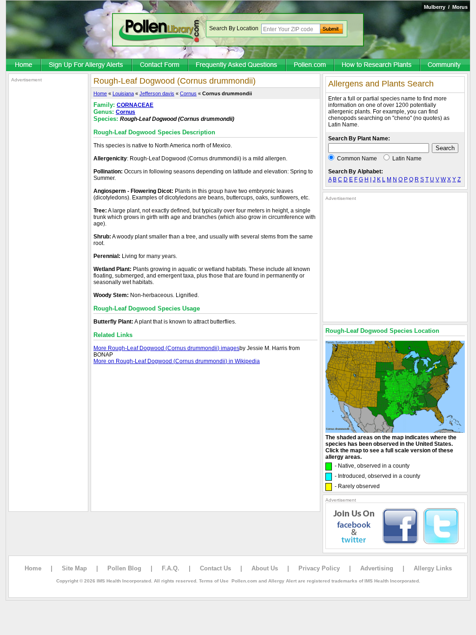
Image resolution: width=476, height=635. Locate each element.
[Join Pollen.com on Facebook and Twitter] (395, 547)
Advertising (376, 568)
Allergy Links (433, 568)
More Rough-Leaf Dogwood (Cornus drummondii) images (166, 348)
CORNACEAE (135, 105)
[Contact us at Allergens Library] (160, 66)
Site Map (74, 568)
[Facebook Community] (445, 66)
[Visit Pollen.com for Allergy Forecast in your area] (310, 66)
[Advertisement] (48, 222)
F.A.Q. (170, 568)
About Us (264, 568)
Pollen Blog (124, 568)
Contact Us (215, 568)
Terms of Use (214, 580)
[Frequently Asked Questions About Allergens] (237, 66)
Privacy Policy (319, 568)
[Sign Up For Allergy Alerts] (86, 66)
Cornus (188, 93)
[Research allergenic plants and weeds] (23, 66)
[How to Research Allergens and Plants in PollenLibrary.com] (378, 66)
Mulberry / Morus (446, 7)
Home (100, 93)
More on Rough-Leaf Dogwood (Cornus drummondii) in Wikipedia (176, 361)
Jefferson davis (156, 93)
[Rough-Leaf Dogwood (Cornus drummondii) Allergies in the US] (395, 431)
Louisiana (123, 93)
